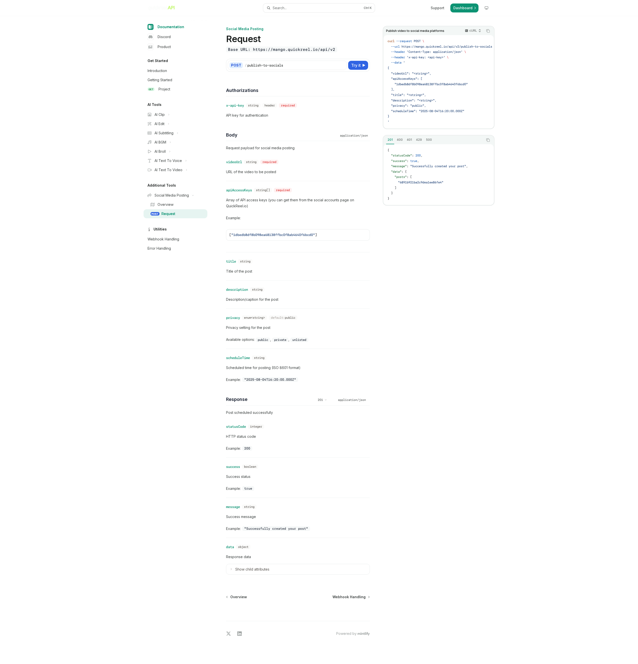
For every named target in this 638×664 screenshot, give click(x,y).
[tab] (390, 140)
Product (164, 47)
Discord (164, 37)
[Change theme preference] (486, 8)
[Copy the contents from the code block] (488, 31)
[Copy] (342, 65)
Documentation (171, 27)
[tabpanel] (439, 174)
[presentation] (439, 81)
